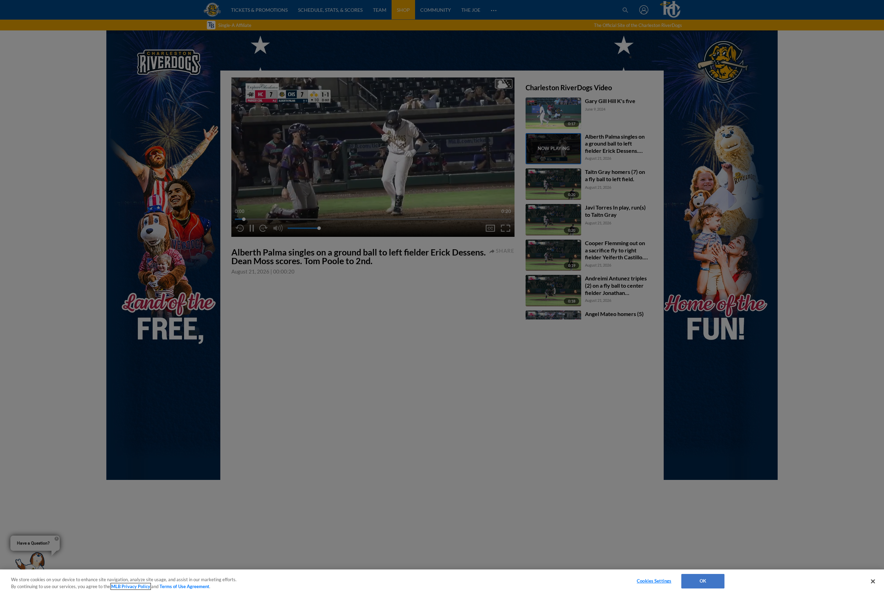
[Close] (873, 581)
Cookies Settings (654, 581)
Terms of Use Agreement (184, 586)
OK (703, 581)
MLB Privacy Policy (130, 586)
